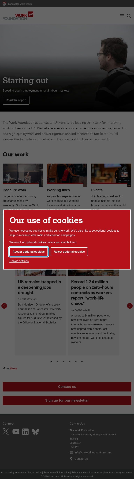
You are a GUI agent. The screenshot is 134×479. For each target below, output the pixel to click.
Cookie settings (19, 261)
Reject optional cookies (69, 251)
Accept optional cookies (29, 251)
